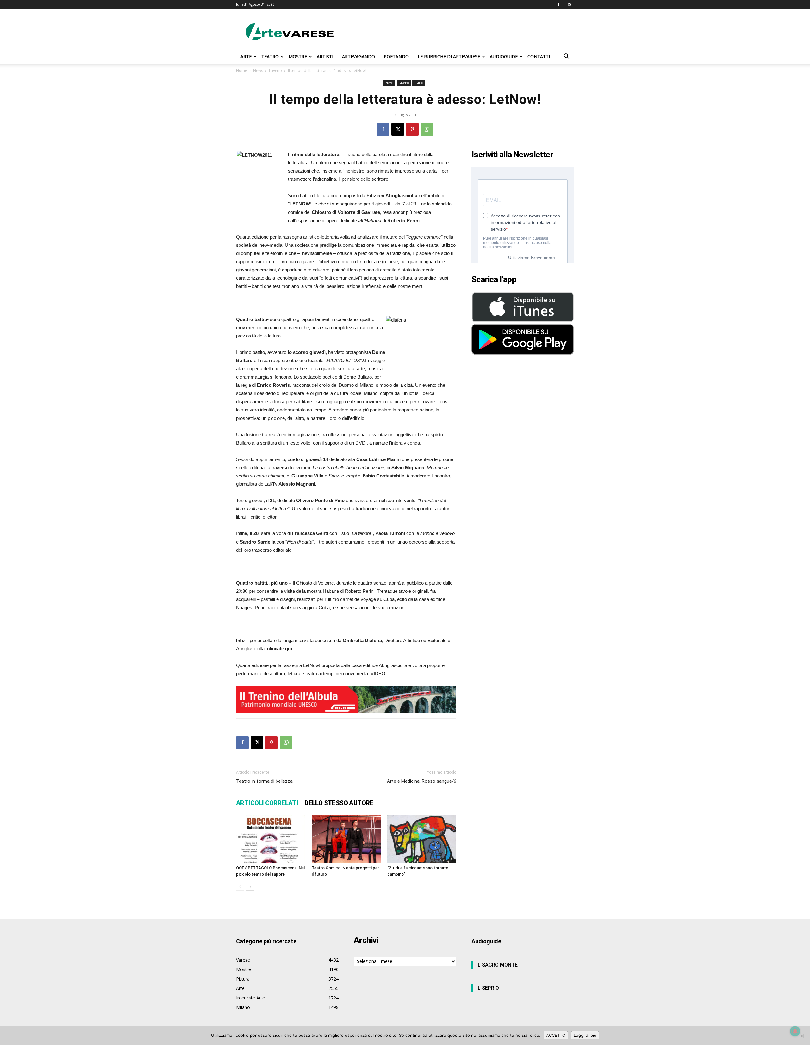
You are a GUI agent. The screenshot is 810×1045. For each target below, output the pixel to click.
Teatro (418, 83)
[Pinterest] (412, 129)
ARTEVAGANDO (358, 56)
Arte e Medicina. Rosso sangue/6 (421, 781)
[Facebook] (559, 4)
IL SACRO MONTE (497, 965)
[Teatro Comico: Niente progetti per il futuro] (346, 839)
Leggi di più (585, 1035)
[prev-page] (240, 887)
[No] (802, 1036)
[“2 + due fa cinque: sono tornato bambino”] (421, 839)
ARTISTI (325, 56)
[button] (566, 57)
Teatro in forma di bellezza (264, 781)
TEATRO (270, 56)
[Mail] (569, 4)
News (258, 70)
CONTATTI (538, 56)
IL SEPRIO (488, 988)
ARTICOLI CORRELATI (267, 803)
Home (241, 70)
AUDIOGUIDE (504, 56)
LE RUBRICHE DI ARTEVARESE (449, 56)
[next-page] (250, 887)
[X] (397, 129)
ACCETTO (555, 1035)
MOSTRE (298, 56)
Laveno (275, 70)
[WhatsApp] (427, 129)
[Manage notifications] (795, 1031)
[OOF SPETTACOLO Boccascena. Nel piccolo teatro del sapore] (270, 839)
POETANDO (396, 56)
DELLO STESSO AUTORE (338, 803)
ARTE (246, 56)
